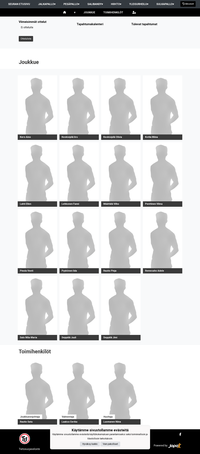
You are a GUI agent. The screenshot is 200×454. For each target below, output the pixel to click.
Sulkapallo (165, 4)
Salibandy (95, 4)
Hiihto (116, 4)
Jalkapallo (46, 4)
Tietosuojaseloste (29, 448)
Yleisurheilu (138, 4)
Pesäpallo (71, 4)
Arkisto (189, 3)
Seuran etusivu (19, 4)
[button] (37, 107)
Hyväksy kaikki (90, 444)
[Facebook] (179, 434)
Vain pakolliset (110, 444)
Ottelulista (26, 38)
